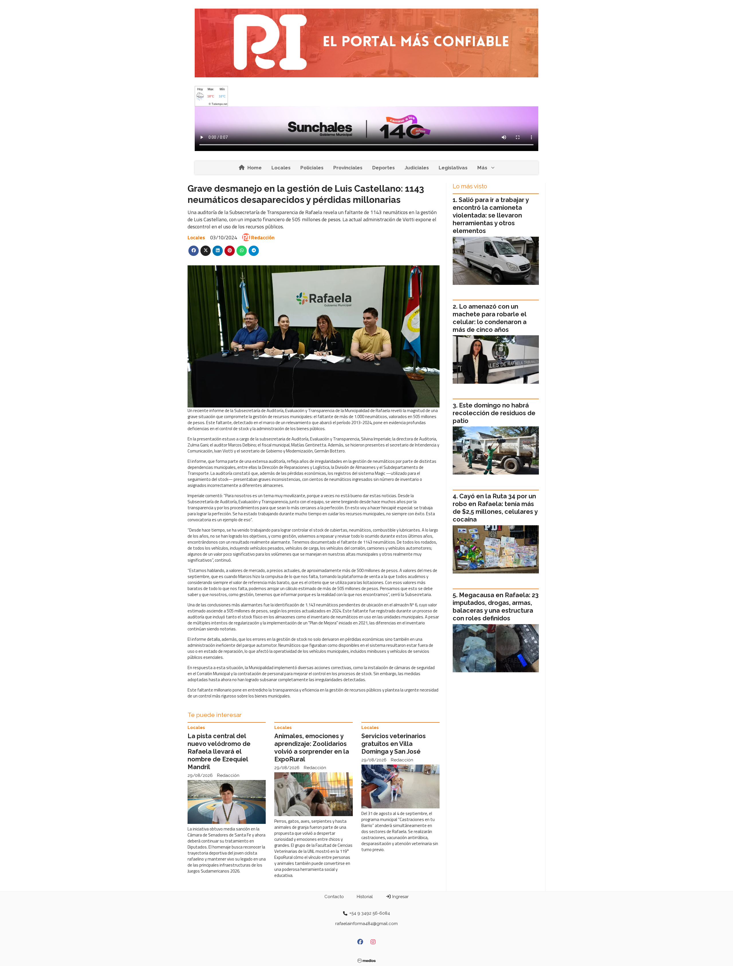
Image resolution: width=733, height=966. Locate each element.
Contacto (334, 896)
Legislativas (453, 168)
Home (254, 168)
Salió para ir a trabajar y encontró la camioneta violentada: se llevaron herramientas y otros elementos (491, 215)
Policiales (312, 168)
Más (482, 168)
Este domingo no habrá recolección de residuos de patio (494, 413)
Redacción (263, 237)
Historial (365, 896)
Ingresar (400, 896)
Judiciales (417, 168)
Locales (281, 168)
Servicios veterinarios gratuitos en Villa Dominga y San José (393, 743)
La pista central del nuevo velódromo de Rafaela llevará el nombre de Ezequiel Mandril (219, 751)
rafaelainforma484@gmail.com (366, 923)
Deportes (383, 168)
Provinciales (347, 168)
